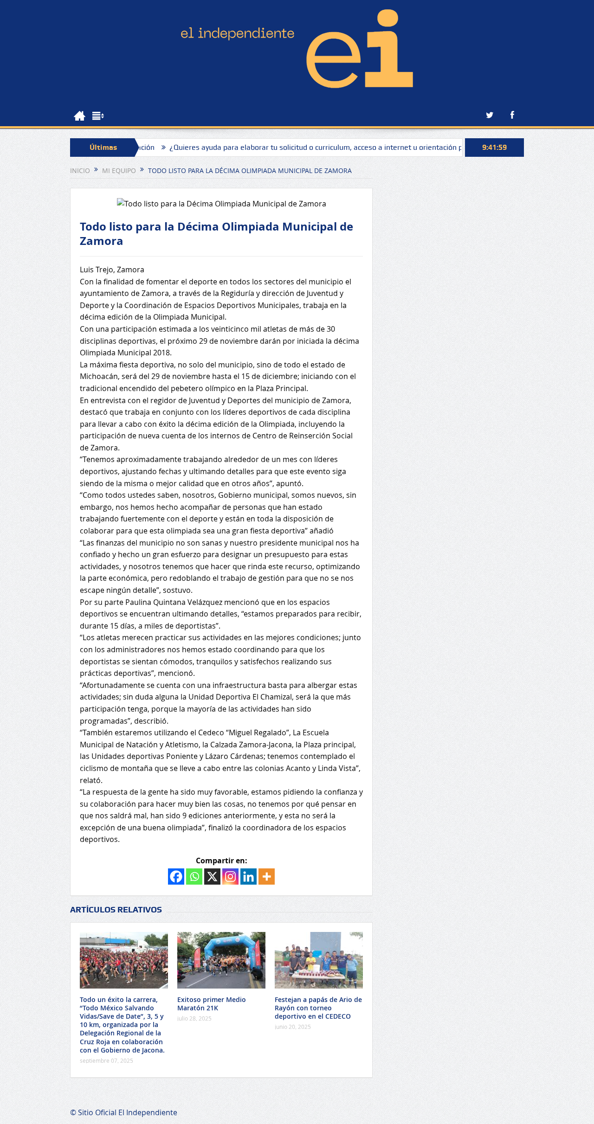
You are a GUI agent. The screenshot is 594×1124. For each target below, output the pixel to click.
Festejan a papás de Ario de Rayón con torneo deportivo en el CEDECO (318, 1008)
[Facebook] (176, 876)
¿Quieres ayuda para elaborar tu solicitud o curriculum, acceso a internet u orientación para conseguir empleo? (328, 147)
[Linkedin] (248, 876)
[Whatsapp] (194, 876)
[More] (266, 876)
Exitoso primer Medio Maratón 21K (211, 1003)
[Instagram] (230, 876)
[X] (212, 876)
